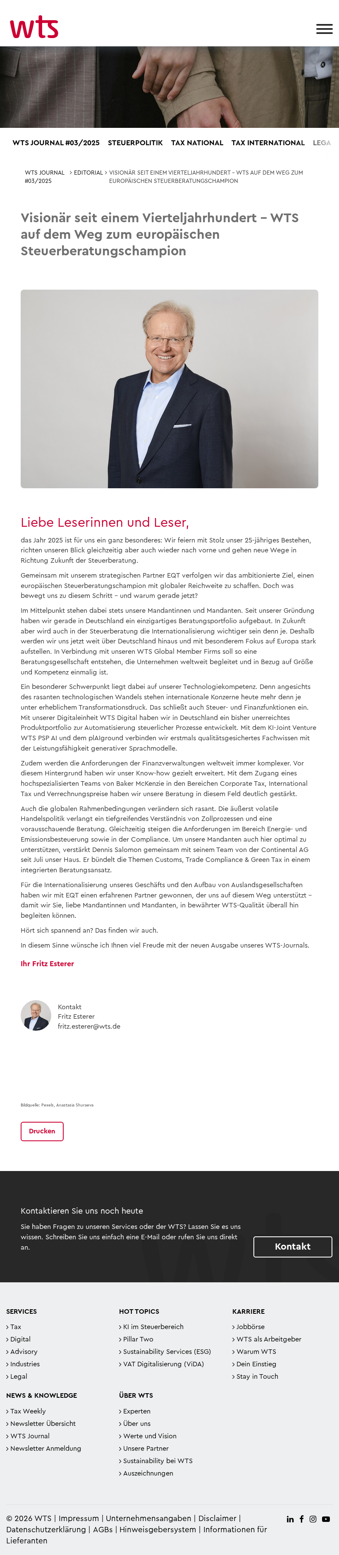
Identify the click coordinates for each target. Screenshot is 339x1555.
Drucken (42, 1131)
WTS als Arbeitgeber (268, 1339)
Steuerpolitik (135, 142)
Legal (324, 142)
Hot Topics (139, 1311)
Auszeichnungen (148, 1473)
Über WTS (136, 1395)
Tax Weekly (28, 1411)
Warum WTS (256, 1352)
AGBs (103, 1530)
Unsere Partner (146, 1448)
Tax (15, 1327)
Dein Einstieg (256, 1364)
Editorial (88, 173)
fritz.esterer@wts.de (89, 1026)
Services (21, 1311)
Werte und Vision (150, 1436)
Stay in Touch (257, 1376)
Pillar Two (138, 1339)
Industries (25, 1364)
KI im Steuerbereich (153, 1327)
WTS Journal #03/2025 (56, 142)
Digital (20, 1339)
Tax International (268, 142)
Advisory (24, 1352)
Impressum (79, 1519)
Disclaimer (217, 1519)
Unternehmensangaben (149, 1519)
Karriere (248, 1311)
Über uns (136, 1424)
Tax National (197, 142)
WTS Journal (30, 1436)
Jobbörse (250, 1327)
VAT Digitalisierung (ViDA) (163, 1364)
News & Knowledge (41, 1395)
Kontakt (293, 1246)
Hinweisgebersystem (157, 1530)
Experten (136, 1411)
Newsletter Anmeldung (45, 1448)
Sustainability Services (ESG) (167, 1352)
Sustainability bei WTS (158, 1461)
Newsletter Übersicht (43, 1424)
